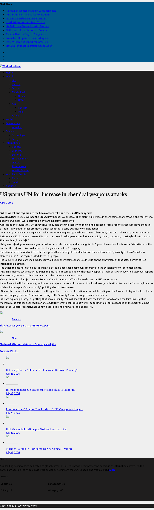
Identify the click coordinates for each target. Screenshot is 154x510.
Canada (16, 84)
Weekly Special (20, 170)
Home (9, 73)
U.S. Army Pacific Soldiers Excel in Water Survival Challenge (42, 370)
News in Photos (9, 351)
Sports (15, 182)
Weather (17, 127)
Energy (16, 139)
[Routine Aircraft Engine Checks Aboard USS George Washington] (12, 403)
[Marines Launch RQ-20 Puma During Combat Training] (12, 443)
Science (10, 131)
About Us (11, 186)
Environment (13, 123)
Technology (18, 135)
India (20, 112)
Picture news (19, 166)
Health (9, 119)
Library (16, 162)
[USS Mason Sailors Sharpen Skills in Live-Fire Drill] (12, 423)
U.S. (14, 80)
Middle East (18, 92)
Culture (16, 178)
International (13, 143)
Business (16, 147)
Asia (14, 104)
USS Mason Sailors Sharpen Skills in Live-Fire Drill (36, 429)
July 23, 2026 (13, 374)
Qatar (21, 100)
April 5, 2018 (6, 203)
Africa (15, 116)
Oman (21, 96)
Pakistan (22, 108)
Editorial (16, 155)
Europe (16, 88)
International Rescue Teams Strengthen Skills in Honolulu (40, 389)
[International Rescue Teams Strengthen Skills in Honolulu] (12, 384)
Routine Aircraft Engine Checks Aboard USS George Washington (44, 409)
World (9, 76)
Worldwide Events (16, 174)
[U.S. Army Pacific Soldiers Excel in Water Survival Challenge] (12, 364)
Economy (17, 151)
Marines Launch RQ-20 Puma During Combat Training (39, 448)
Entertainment (20, 159)
